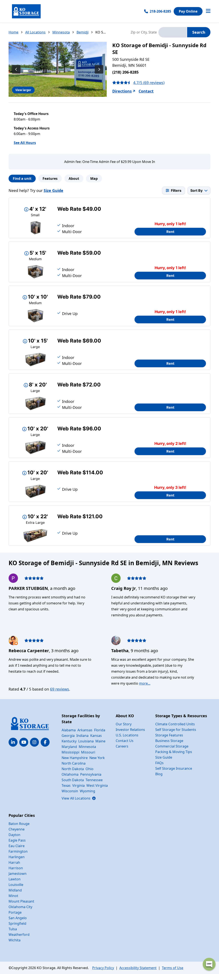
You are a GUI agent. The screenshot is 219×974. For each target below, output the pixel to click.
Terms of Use (172, 967)
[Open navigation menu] (208, 11)
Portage (15, 912)
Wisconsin (70, 791)
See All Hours (25, 142)
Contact (146, 91)
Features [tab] (50, 178)
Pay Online (188, 11)
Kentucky (69, 741)
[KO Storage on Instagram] (34, 742)
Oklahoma (70, 774)
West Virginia (97, 785)
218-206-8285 (160, 11)
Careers (122, 746)
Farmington (18, 851)
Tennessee (94, 780)
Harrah (14, 862)
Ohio (89, 768)
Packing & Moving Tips (173, 751)
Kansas (96, 735)
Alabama (69, 730)
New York (97, 757)
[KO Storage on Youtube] (23, 742)
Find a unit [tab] (22, 178)
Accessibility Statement (138, 967)
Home (13, 32)
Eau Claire (17, 845)
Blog (159, 774)
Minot (13, 895)
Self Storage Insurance (173, 768)
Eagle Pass (17, 840)
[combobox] (172, 32)
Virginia (78, 785)
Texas (66, 785)
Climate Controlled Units (175, 724)
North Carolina (74, 763)
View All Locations (79, 798)
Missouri (88, 752)
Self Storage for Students (175, 729)
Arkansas (84, 730)
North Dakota (73, 768)
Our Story (124, 724)
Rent (170, 231)
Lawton (15, 879)
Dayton (14, 834)
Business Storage (169, 740)
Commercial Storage (171, 746)
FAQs (159, 763)
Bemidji (83, 32)
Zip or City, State (144, 32)
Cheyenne (17, 829)
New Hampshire (75, 757)
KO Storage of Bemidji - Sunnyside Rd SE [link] (100, 32)
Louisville (16, 884)
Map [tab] (94, 178)
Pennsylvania (90, 774)
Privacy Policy (103, 967)
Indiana (82, 735)
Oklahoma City (20, 906)
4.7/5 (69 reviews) (148, 82)
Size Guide (53, 190)
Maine (100, 741)
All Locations (35, 32)
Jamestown (18, 873)
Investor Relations (130, 729)
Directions (122, 91)
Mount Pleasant (21, 901)
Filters (176, 190)
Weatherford (19, 934)
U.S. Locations (127, 735)
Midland (15, 890)
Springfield (17, 923)
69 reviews (59, 689)
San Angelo (18, 918)
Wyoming (87, 791)
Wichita (15, 940)
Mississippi (70, 752)
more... (144, 683)
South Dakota (73, 780)
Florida (99, 730)
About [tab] (74, 178)
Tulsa (13, 929)
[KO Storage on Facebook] (45, 742)
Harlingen (17, 857)
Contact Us (124, 740)
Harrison (16, 868)
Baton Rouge (19, 823)
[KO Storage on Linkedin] (13, 742)
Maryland (69, 746)
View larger (23, 90)
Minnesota (61, 32)
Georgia (68, 735)
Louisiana (86, 741)
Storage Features (169, 735)
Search (198, 32)
